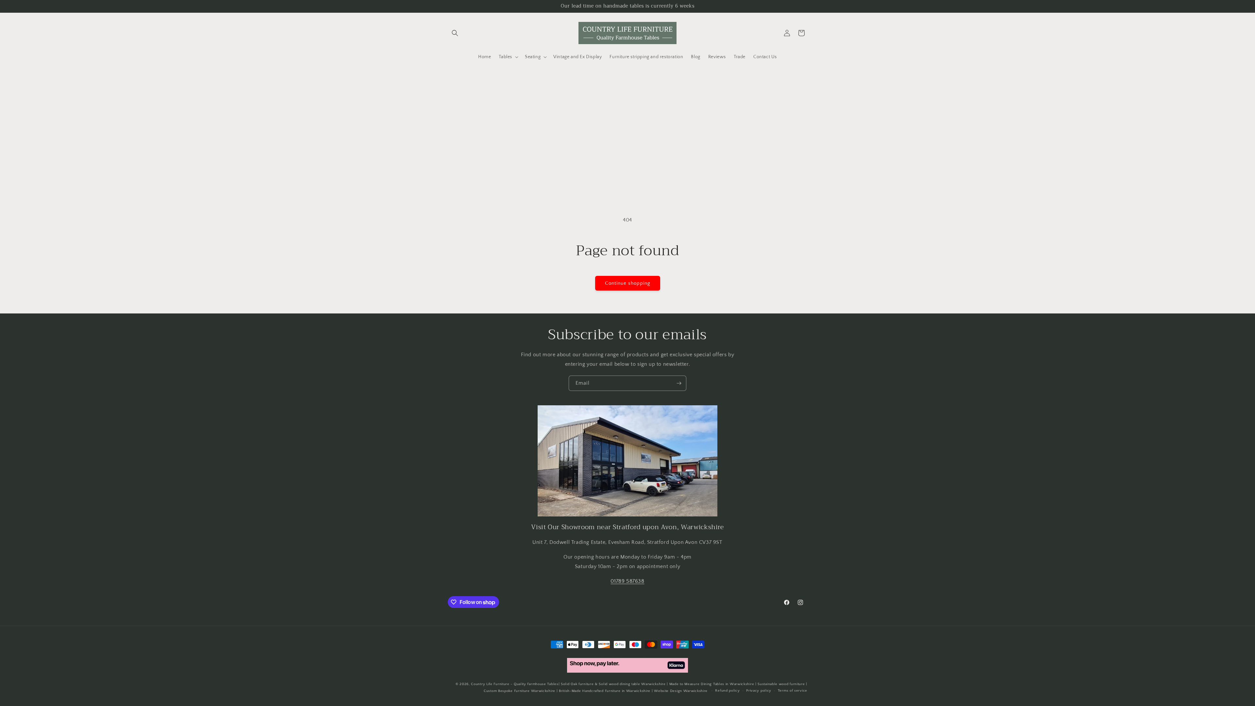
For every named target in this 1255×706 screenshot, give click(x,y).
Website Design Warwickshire (681, 691)
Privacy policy (758, 691)
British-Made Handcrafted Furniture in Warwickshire (604, 691)
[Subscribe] (679, 383)
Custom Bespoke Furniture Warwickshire (519, 691)
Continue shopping (627, 283)
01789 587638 (627, 581)
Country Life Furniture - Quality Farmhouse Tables (514, 684)
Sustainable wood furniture (781, 684)
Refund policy (727, 691)
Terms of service (792, 691)
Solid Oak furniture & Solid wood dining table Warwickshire (613, 684)
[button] (455, 33)
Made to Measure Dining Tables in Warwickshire (711, 684)
